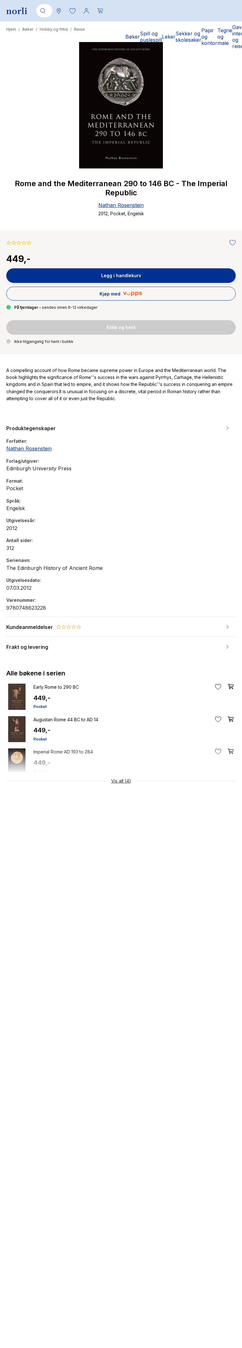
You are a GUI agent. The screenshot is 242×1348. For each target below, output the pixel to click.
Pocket (40, 706)
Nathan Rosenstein (121, 205)
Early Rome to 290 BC (56, 687)
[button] (72, 11)
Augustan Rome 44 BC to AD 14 (65, 719)
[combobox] (43, 10)
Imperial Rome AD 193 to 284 (63, 751)
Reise (79, 29)
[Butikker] (59, 11)
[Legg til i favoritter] (231, 243)
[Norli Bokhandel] (16, 10)
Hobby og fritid (54, 29)
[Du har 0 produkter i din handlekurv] (100, 11)
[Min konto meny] (86, 11)
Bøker (27, 29)
